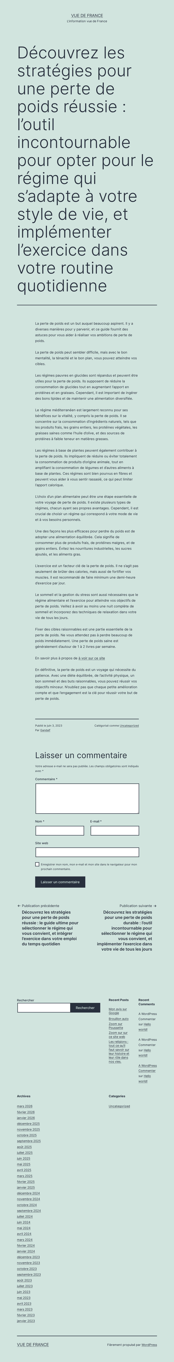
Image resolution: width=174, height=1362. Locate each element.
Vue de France (87, 15)
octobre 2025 (27, 1135)
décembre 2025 (28, 1123)
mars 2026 (24, 1106)
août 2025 (24, 1147)
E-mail (96, 821)
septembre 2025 (29, 1141)
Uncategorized (129, 725)
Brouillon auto (119, 1019)
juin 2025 (23, 1158)
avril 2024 (24, 1234)
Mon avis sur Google (118, 1011)
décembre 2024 (28, 1193)
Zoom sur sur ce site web (118, 1034)
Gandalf (45, 730)
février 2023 (26, 1315)
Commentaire (46, 779)
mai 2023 (23, 1298)
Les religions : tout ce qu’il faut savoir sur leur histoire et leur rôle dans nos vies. (119, 1051)
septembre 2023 (29, 1274)
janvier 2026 (26, 1118)
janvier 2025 (26, 1187)
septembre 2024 (29, 1210)
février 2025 (26, 1181)
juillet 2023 (25, 1286)
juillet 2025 (25, 1152)
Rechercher (25, 1000)
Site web (41, 843)
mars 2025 (24, 1176)
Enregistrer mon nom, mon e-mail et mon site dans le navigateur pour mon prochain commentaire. (89, 867)
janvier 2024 (26, 1251)
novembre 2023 (28, 1263)
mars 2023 (24, 1309)
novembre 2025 (28, 1129)
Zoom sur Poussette (116, 1026)
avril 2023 (24, 1303)
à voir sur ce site (92, 658)
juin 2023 (23, 1292)
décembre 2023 (28, 1257)
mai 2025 (23, 1164)
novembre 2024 (28, 1199)
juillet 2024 (25, 1216)
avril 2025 (24, 1170)
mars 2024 (25, 1239)
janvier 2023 (26, 1321)
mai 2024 (24, 1228)
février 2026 (26, 1112)
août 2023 (24, 1280)
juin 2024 (23, 1222)
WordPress (149, 1345)
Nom (39, 821)
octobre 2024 (27, 1205)
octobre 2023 (27, 1269)
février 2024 (26, 1245)
